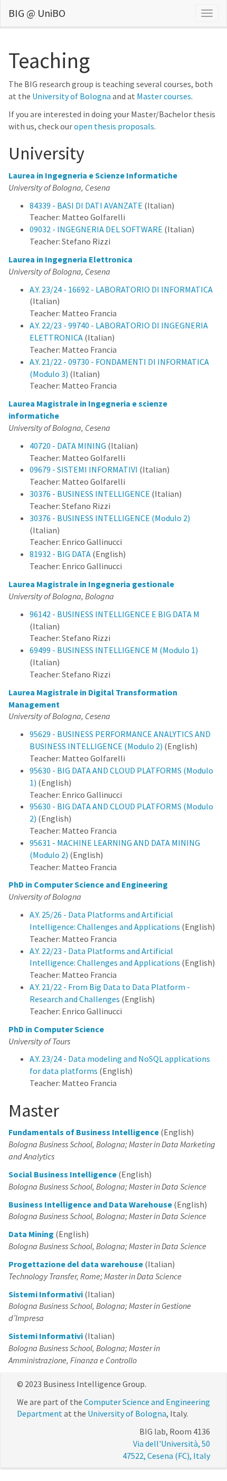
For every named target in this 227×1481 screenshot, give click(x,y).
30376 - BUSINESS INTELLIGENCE (90, 493)
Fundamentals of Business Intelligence (83, 1132)
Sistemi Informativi (45, 1294)
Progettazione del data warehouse (75, 1264)
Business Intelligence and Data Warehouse (90, 1204)
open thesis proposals (114, 126)
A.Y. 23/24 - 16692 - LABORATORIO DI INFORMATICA (121, 289)
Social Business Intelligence (62, 1174)
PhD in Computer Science (56, 1029)
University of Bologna (71, 96)
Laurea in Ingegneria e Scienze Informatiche (92, 175)
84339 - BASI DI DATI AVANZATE (86, 205)
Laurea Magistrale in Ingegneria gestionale (91, 584)
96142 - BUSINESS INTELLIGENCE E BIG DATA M (115, 614)
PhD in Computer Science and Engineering (88, 884)
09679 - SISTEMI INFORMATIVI (84, 469)
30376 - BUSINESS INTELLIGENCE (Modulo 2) (110, 518)
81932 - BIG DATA (60, 554)
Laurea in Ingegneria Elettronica (70, 259)
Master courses (164, 96)
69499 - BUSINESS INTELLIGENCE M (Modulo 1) (114, 650)
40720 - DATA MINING (68, 445)
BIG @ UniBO (36, 13)
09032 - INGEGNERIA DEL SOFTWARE (96, 229)
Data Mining (31, 1234)
